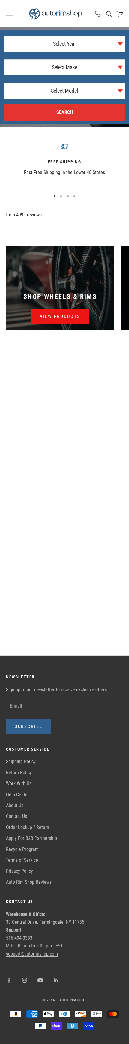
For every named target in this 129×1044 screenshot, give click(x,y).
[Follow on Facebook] (9, 980)
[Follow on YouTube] (40, 980)
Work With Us (19, 783)
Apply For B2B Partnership (31, 838)
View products (60, 316)
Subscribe (28, 726)
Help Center (17, 794)
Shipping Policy (21, 761)
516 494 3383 (19, 938)
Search (64, 112)
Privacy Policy (19, 871)
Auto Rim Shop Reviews (29, 882)
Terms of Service (22, 860)
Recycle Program (22, 849)
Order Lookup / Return (27, 827)
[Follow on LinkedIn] (56, 980)
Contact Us (16, 816)
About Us (14, 805)
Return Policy (19, 772)
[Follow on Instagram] (25, 980)
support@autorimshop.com (32, 954)
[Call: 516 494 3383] (98, 14)
